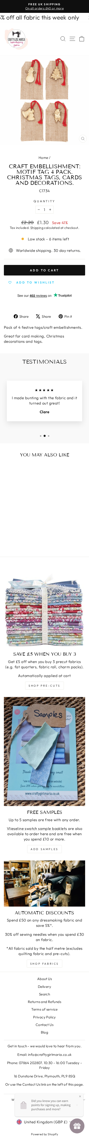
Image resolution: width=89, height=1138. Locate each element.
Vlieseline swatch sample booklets (37, 828)
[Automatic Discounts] (44, 883)
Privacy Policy (44, 1017)
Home (43, 157)
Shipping (36, 228)
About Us (44, 979)
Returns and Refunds (44, 1002)
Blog (44, 1032)
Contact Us (44, 1025)
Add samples (44, 849)
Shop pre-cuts (44, 685)
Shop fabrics (44, 963)
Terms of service (44, 1009)
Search (44, 994)
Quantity (45, 201)
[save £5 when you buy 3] (44, 607)
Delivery (44, 986)
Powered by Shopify (44, 1134)
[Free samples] (44, 751)
